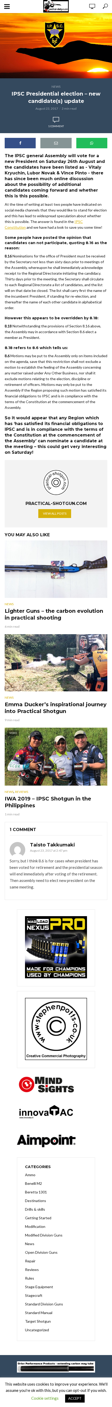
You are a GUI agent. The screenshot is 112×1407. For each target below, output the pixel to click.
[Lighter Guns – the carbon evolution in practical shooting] (56, 569)
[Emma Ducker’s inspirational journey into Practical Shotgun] (56, 663)
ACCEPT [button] (75, 1398)
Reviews (21, 792)
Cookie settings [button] (45, 1398)
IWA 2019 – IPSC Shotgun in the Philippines (48, 802)
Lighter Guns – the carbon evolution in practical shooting (54, 614)
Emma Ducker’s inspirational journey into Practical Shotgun (56, 707)
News (56, 87)
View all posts (54, 513)
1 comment (56, 126)
